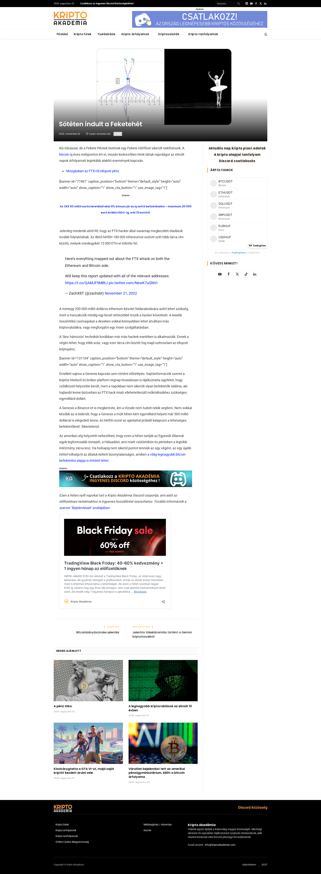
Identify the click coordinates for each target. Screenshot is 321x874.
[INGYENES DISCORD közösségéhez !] (125, 486)
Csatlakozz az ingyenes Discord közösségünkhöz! (107, 3)
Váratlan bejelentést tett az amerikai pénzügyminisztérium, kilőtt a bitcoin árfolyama (157, 773)
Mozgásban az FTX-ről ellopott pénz (92, 171)
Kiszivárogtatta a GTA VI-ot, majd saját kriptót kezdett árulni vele (84, 771)
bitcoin (64, 154)
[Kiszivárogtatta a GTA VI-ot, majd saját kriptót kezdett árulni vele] (88, 743)
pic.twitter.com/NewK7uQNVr (133, 283)
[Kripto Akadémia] (70, 18)
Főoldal (62, 34)
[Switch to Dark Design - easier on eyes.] (265, 34)
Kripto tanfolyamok (203, 34)
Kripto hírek (83, 34)
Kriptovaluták (168, 34)
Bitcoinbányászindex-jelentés (97, 632)
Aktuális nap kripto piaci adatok (237, 148)
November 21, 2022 (121, 293)
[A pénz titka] (88, 680)
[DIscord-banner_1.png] (199, 26)
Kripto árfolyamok (135, 34)
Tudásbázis (107, 34)
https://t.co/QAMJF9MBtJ (86, 283)
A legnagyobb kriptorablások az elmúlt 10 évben (160, 708)
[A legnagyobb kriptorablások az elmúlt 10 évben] (163, 680)
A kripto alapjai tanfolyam (237, 154)
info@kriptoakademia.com (220, 844)
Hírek (118, 133)
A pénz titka (63, 706)
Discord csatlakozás (237, 161)
